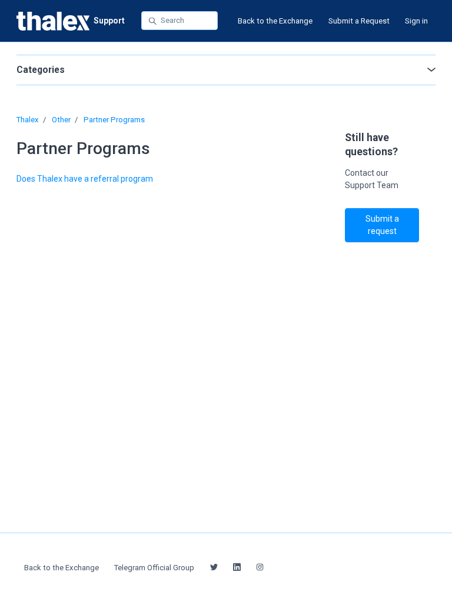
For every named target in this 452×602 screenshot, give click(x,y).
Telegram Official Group (154, 567)
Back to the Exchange (275, 20)
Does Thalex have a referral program (84, 178)
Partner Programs (114, 119)
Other (61, 119)
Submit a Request (359, 20)
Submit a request (382, 225)
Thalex (27, 119)
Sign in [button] (416, 20)
